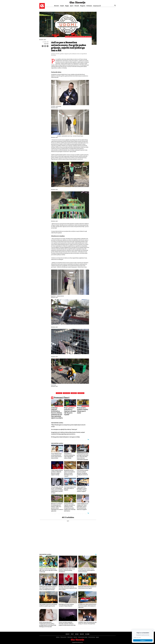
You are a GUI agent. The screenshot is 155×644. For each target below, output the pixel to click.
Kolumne (89, 5)
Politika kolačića (70, 637)
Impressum (75, 637)
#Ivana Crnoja (66, 393)
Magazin (82, 5)
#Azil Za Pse (59, 393)
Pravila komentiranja (91, 637)
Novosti (56, 5)
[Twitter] (43, 46)
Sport (71, 5)
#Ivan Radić (74, 393)
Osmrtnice (96, 6)
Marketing (57, 637)
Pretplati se (142, 640)
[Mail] (45, 46)
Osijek (62, 5)
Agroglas (97, 637)
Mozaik (77, 5)
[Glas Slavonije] (42, 8)
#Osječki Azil (80, 393)
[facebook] (47, 46)
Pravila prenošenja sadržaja (82, 637)
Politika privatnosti (63, 637)
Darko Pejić (46, 43)
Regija (67, 5)
